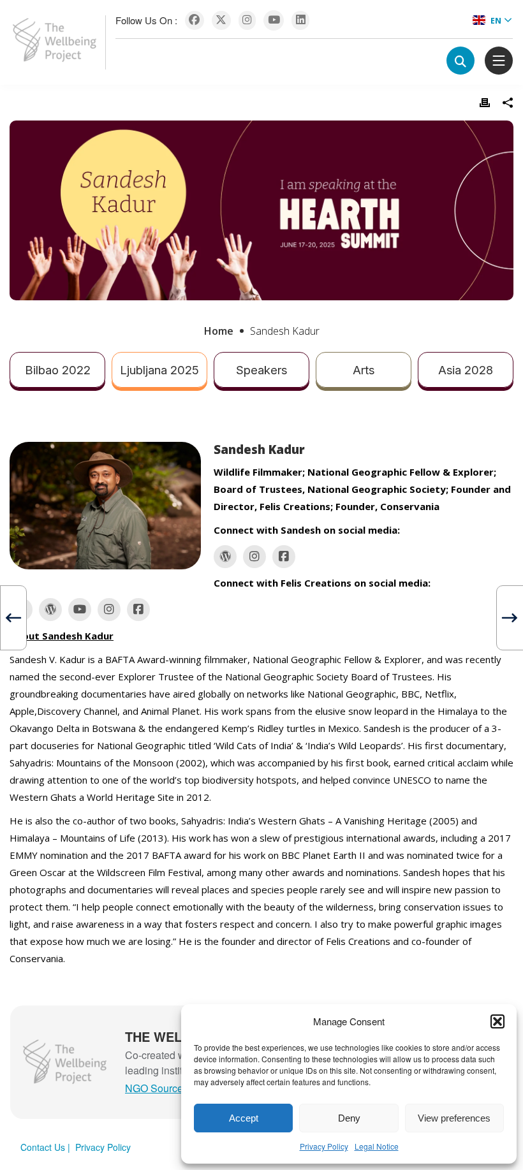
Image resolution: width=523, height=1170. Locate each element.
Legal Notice (377, 1146)
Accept (243, 1118)
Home (218, 331)
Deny (349, 1118)
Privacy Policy (324, 1146)
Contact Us (42, 1147)
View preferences (454, 1118)
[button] (497, 1021)
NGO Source (154, 1088)
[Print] (485, 103)
